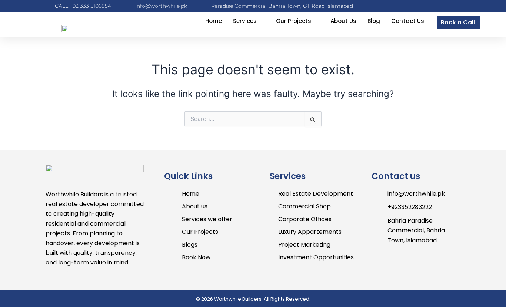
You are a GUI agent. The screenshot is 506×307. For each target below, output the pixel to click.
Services (245, 21)
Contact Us (407, 21)
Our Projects (293, 21)
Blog (373, 21)
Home (213, 21)
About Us (343, 21)
